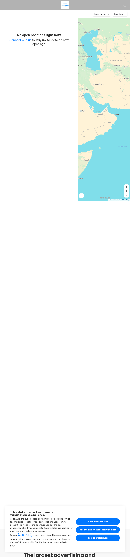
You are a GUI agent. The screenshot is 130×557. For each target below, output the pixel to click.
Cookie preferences (97, 537)
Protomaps (113, 200)
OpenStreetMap (123, 200)
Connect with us (20, 40)
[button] (124, 5)
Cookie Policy (24, 535)
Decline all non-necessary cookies (97, 529)
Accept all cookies (98, 521)
